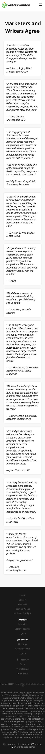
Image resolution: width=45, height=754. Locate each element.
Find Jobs (22, 644)
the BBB (30, 744)
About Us (22, 604)
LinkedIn (24, 673)
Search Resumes (22, 628)
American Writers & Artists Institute (25, 684)
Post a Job (22, 624)
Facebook (24, 659)
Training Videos (22, 608)
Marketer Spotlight (23, 613)
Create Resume (22, 648)
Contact (22, 599)
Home (22, 595)
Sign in (22, 633)
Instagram (24, 668)
